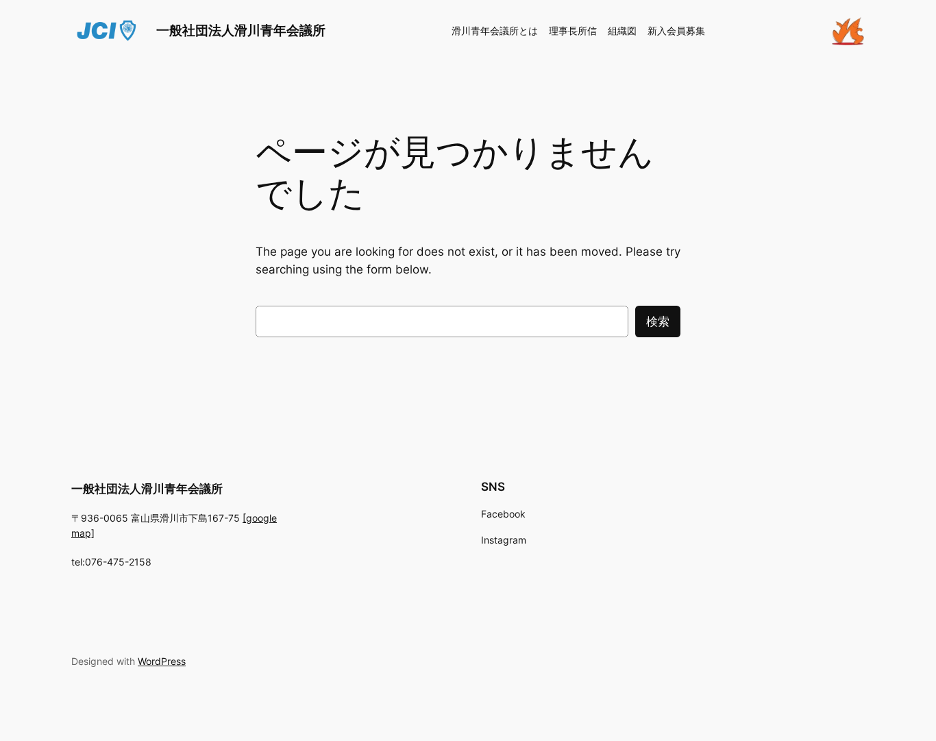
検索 (657, 321)
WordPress (162, 661)
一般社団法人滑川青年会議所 (240, 30)
